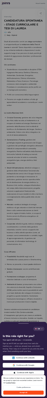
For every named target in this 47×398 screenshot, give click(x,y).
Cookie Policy (10, 383)
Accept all (23, 393)
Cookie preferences (24, 387)
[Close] (23, 323)
